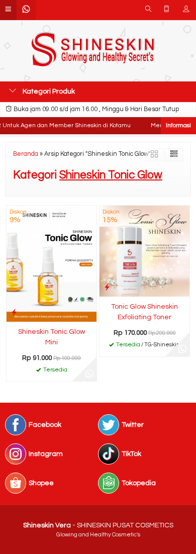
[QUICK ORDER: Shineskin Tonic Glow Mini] (14, 312)
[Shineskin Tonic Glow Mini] (51, 263)
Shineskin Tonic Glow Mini (51, 337)
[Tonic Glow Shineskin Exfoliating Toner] (144, 250)
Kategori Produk (48, 91)
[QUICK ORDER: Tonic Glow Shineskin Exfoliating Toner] (107, 287)
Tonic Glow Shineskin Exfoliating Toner (144, 312)
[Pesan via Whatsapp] (89, 374)
